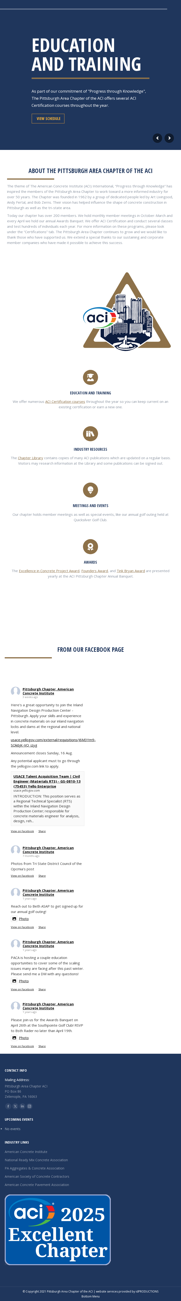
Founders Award (94, 570)
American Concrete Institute (26, 1151)
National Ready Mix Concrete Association (36, 1160)
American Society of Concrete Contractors (37, 1176)
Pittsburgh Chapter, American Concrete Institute (48, 691)
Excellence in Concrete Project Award (49, 570)
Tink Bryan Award (131, 570)
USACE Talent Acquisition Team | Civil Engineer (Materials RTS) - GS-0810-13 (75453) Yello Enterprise (47, 781)
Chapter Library (30, 457)
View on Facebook (22, 831)
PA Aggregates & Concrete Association (34, 1168)
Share (42, 831)
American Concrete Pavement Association (37, 1184)
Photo (24, 918)
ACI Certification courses (65, 401)
